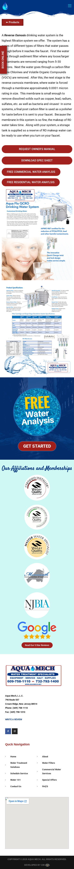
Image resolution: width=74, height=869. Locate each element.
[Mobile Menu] (69, 5)
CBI (43, 865)
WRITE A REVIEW (13, 719)
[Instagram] (15, 731)
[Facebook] (8, 731)
